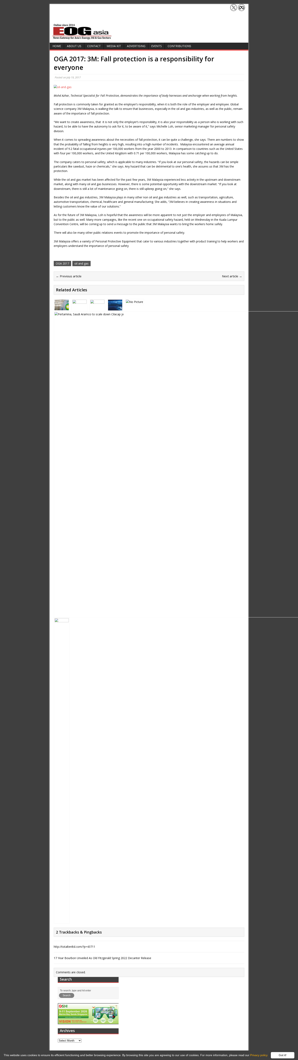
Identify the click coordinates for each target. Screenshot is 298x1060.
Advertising (136, 46)
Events (156, 46)
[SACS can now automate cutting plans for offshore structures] (97, 308)
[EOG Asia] (82, 38)
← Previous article (68, 276)
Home (57, 46)
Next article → (232, 276)
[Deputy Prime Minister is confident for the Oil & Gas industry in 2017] (134, 302)
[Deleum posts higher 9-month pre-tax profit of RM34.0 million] (62, 920)
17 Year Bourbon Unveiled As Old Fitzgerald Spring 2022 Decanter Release (102, 958)
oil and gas (81, 263)
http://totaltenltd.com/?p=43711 (74, 947)
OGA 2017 (62, 263)
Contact (94, 46)
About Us (74, 46)
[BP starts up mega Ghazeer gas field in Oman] (62, 308)
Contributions (179, 46)
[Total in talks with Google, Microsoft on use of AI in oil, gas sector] (79, 308)
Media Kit (114, 46)
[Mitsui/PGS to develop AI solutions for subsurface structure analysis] (115, 308)
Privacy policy (259, 1055)
